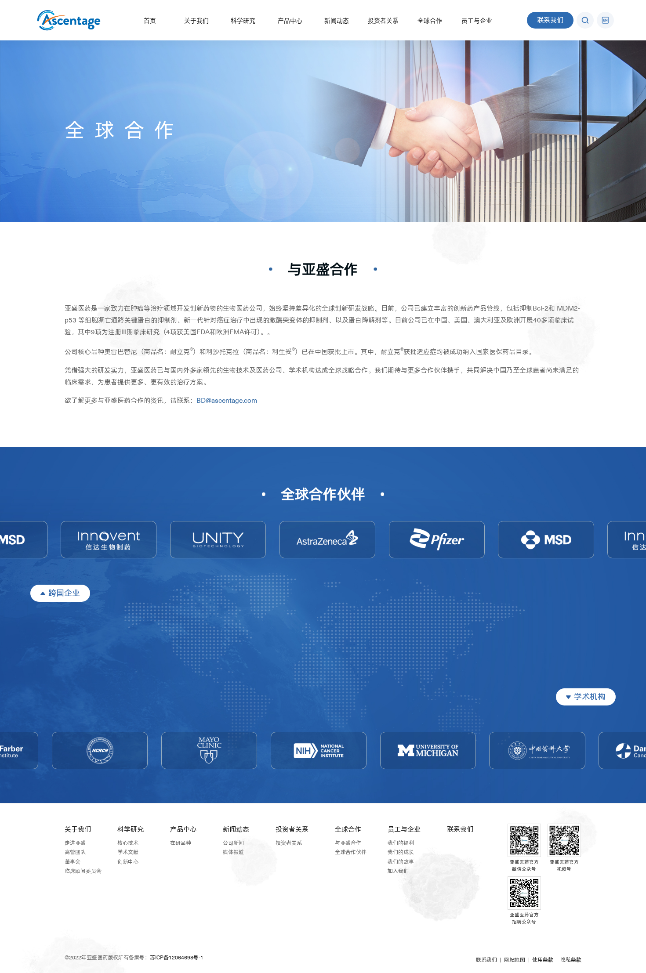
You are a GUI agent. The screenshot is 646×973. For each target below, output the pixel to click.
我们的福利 (401, 842)
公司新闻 (233, 842)
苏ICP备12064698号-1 (176, 957)
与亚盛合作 (323, 268)
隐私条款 (570, 959)
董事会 (72, 861)
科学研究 (243, 21)
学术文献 (127, 852)
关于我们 (196, 21)
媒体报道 (233, 852)
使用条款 (542, 959)
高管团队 (75, 852)
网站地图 (514, 959)
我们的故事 (401, 861)
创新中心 (127, 861)
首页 (150, 21)
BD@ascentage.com (226, 400)
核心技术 (127, 842)
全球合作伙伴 (323, 493)
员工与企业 (476, 21)
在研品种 (180, 842)
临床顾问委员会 (83, 871)
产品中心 (290, 21)
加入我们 (398, 871)
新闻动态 (336, 21)
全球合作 (429, 21)
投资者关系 (383, 21)
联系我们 (550, 20)
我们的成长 (401, 852)
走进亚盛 (75, 842)
